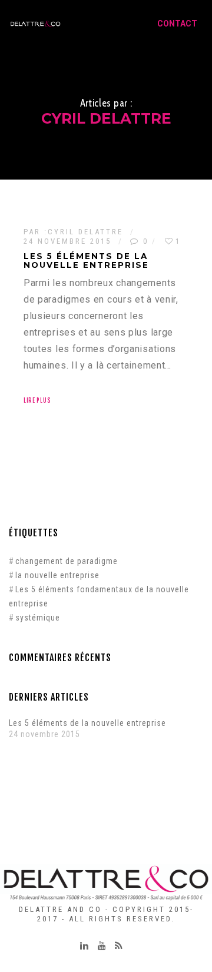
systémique (37, 617)
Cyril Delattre (85, 231)
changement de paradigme (66, 561)
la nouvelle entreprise (57, 575)
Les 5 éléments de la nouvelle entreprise (87, 723)
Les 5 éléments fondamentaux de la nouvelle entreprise (99, 596)
